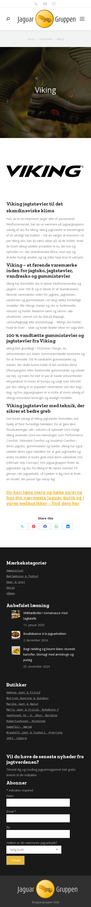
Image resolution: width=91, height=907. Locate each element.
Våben (10, 593)
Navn (10, 796)
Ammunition (14, 570)
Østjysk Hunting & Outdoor (27, 698)
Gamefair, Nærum (19, 727)
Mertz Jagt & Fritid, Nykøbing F (32, 709)
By (8, 827)
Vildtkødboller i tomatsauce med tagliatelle (45, 615)
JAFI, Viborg (16, 738)
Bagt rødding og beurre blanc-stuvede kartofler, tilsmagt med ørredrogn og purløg (49, 654)
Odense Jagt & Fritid (23, 692)
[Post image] (16, 614)
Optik (10, 587)
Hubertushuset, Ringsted (25, 721)
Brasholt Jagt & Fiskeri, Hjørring (34, 732)
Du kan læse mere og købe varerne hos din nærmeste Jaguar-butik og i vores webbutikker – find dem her (45, 497)
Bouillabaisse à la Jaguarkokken (44, 634)
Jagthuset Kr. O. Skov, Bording (31, 715)
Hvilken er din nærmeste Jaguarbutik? (31, 843)
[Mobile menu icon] (82, 18)
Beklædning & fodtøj (22, 576)
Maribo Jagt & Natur (22, 704)
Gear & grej (15, 582)
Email (11, 811)
